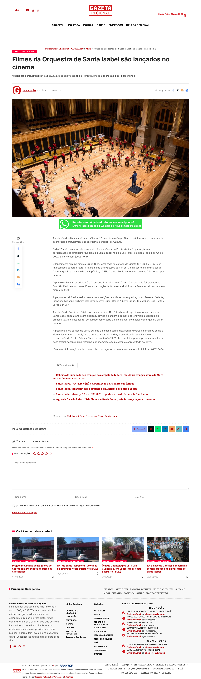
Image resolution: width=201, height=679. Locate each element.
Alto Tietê (121, 589)
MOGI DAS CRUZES (140, 589)
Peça (101, 416)
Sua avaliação (22, 454)
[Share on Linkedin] (18, 269)
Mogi (106, 593)
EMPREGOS (63, 561)
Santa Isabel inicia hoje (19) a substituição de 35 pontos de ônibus (95, 383)
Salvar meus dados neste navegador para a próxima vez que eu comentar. (58, 506)
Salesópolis (129, 673)
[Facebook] (23, 10)
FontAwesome (56, 677)
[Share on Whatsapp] (18, 262)
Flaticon (46, 677)
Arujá (125, 664)
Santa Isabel (111, 416)
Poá (180, 668)
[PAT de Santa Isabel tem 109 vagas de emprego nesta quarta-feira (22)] (78, 549)
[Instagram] (33, 10)
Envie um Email (134, 614)
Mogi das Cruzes (163, 589)
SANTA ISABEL (28, 52)
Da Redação (29, 90)
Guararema (115, 668)
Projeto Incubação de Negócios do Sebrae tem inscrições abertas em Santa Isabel (32, 568)
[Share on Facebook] (173, 90)
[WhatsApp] (38, 10)
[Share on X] (178, 90)
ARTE (16, 52)
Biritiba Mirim (143, 664)
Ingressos (91, 416)
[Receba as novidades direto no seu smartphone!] (64, 224)
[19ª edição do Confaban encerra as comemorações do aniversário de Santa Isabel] (168, 549)
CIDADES (17, 561)
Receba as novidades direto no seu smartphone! (103, 222)
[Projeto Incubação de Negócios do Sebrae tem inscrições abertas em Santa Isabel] (33, 549)
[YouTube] (27, 10)
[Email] (182, 90)
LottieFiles (68, 677)
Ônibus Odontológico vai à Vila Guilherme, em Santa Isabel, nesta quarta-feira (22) (121, 568)
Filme (81, 416)
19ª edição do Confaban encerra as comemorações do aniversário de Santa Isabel (167, 568)
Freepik (38, 677)
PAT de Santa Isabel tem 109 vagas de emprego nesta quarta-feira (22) (77, 567)
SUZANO (117, 593)
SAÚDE (140, 593)
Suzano (180, 589)
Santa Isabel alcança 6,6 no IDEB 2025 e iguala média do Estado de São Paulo (102, 394)
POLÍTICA (129, 593)
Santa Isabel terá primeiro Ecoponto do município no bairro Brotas (97, 388)
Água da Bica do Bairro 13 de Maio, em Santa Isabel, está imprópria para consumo (105, 399)
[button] (17, 10)
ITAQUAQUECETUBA (157, 593)
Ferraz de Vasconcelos (171, 664)
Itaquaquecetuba (138, 668)
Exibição (72, 416)
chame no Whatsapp (155, 614)
